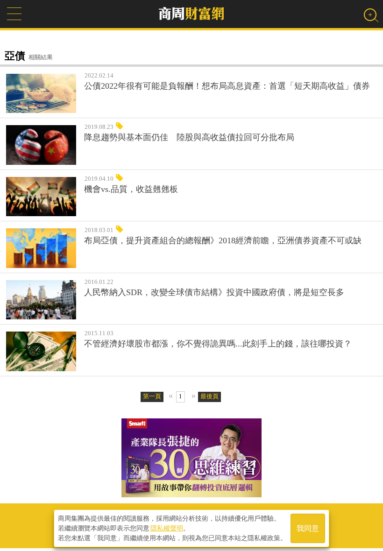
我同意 (308, 528)
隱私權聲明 (166, 528)
